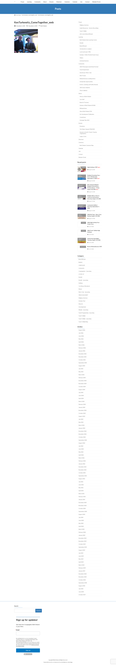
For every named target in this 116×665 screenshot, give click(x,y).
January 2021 (82, 499)
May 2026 (81, 339)
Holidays (81, 283)
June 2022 (81, 449)
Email (17, 630)
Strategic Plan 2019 (84, 120)
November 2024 (82, 383)
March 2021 (81, 493)
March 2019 (81, 565)
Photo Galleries (83, 90)
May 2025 (81, 371)
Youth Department (84, 69)
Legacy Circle (83, 136)
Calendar (81, 148)
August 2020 (82, 514)
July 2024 (81, 392)
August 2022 (82, 443)
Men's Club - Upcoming (84, 292)
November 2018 (82, 577)
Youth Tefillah (83, 31)
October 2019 (82, 544)
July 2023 (81, 419)
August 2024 (82, 389)
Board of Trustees (84, 102)
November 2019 (82, 541)
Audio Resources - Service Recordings (89, 28)
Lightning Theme (58, 662)
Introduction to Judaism (86, 49)
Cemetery (81, 142)
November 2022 (82, 434)
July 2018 (81, 588)
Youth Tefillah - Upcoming (85, 318)
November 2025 (82, 356)
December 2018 (82, 574)
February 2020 (82, 532)
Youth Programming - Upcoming (86, 312)
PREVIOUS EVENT (83, 295)
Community (81, 63)
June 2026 (81, 336)
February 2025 (82, 377)
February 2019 (82, 568)
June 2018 (81, 591)
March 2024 (81, 401)
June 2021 (81, 484)
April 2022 (81, 455)
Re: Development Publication (87, 114)
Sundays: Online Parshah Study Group (89, 54)
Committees (83, 117)
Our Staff (82, 99)
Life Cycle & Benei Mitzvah (86, 34)
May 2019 (81, 559)
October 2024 (82, 386)
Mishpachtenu (83, 108)
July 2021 (81, 481)
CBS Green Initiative (85, 87)
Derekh (81, 43)
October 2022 (82, 437)
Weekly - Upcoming (83, 309)
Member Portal (82, 157)
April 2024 (81, 398)
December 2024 (82, 380)
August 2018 (82, 585)
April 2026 (81, 342)
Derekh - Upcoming (83, 280)
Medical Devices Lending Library (87, 78)
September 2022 (83, 440)
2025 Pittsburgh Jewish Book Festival (89, 66)
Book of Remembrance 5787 (94, 246)
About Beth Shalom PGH (86, 111)
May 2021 (81, 487)
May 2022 (81, 452)
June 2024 (81, 395)
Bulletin (80, 262)
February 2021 (82, 496)
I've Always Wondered (84, 286)
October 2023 (82, 413)
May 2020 (81, 523)
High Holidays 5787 (93, 167)
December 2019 (82, 538)
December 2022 (82, 431)
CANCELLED (82, 265)
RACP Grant (83, 75)
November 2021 (82, 469)
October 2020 (82, 508)
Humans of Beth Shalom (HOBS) (87, 105)
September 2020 (83, 511)
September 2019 (83, 547)
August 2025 (82, 365)
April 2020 (81, 526)
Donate (80, 123)
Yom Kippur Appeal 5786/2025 (87, 129)
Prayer (80, 22)
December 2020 (82, 502)
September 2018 (83, 582)
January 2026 (82, 350)
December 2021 (82, 466)
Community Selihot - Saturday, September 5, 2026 (93, 206)
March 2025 (81, 374)
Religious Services (84, 25)
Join (80, 151)
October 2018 (82, 579)
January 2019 (82, 571)
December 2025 (82, 353)
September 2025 (83, 362)
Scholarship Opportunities (86, 81)
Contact (81, 154)
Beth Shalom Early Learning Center (88, 40)
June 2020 (81, 520)
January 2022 (82, 463)
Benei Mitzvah (83, 46)
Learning (81, 37)
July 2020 (81, 517)
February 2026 (82, 348)
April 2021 (81, 490)
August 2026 (82, 330)
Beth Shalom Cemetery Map (87, 145)
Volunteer (81, 139)
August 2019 (82, 550)
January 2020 (82, 535)
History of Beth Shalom (85, 96)
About (80, 93)
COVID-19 (81, 274)
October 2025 (82, 359)
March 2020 (81, 529)
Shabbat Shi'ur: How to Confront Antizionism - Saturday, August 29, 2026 (94, 197)
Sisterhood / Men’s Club (85, 72)
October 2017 (82, 594)
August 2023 (82, 416)
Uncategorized (82, 306)
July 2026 (81, 333)
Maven (80, 289)
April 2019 (81, 562)
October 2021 (82, 472)
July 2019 (81, 553)
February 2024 (82, 404)
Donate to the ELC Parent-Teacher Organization (88, 132)
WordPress (51, 662)
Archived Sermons (84, 60)
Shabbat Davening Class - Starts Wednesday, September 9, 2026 (94, 176)
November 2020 (82, 505)
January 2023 (82, 428)
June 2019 (81, 556)
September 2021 (83, 475)
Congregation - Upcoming (85, 271)
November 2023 (82, 410)
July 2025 (81, 368)
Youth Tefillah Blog (83, 321)
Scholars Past (82, 301)
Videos (81, 57)
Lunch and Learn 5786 (85, 51)
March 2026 (81, 345)
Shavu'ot (81, 304)
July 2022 (81, 446)
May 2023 (81, 422)
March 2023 (81, 425)
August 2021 (82, 478)
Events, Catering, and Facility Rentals (89, 84)
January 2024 (82, 407)
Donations (82, 126)
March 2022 (81, 458)
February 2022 (82, 460)
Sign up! (28, 650)
